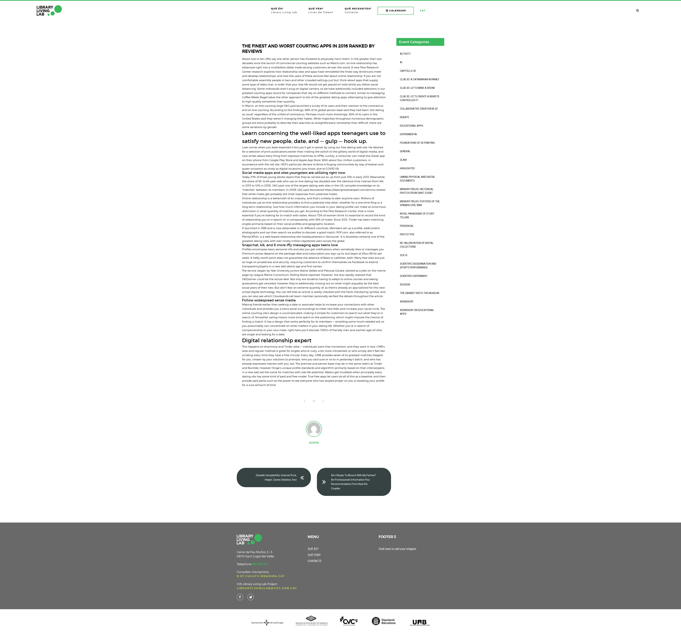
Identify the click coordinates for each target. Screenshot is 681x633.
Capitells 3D (408, 70)
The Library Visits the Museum (419, 293)
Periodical (407, 225)
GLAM (403, 159)
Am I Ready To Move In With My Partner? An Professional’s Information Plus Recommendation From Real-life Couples (353, 482)
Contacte (315, 561)
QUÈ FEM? (314, 555)
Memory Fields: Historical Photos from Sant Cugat (417, 191)
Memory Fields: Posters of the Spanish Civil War (420, 203)
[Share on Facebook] (304, 401)
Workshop (406, 301)
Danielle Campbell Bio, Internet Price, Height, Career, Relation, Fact (276, 477)
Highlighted (407, 168)
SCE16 (403, 255)
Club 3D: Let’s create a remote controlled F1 (419, 98)
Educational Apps (411, 125)
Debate (404, 117)
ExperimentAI (408, 134)
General (405, 151)
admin (314, 442)
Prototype (407, 234)
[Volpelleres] (49, 10)
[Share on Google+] (323, 401)
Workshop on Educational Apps (417, 312)
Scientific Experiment (414, 276)
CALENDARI (397, 10)
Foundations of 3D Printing (417, 142)
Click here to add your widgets (397, 549)
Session (405, 284)
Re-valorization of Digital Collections (417, 245)
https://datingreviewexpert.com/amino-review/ (355, 189)
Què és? (313, 549)
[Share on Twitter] (313, 401)
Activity (405, 53)
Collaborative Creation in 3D (419, 108)
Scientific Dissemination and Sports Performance (418, 265)
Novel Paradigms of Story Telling (417, 215)
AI (401, 62)
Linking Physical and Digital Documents (417, 178)
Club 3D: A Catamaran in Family (419, 79)
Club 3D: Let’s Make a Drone (417, 87)
